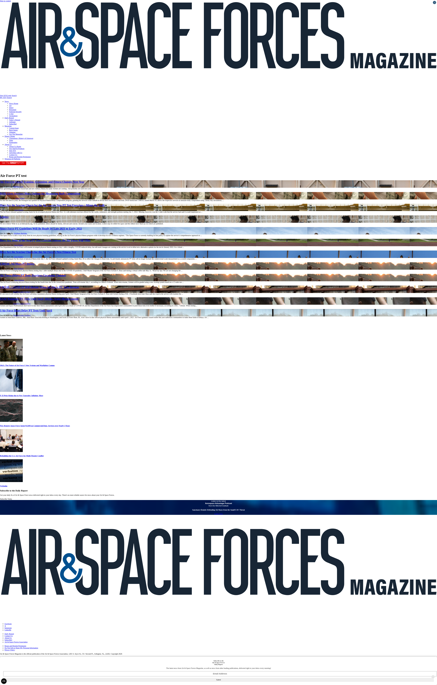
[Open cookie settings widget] (4, 681)
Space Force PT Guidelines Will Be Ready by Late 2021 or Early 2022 (41, 228)
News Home (13, 103)
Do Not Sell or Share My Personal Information (21, 648)
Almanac (12, 132)
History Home (10, 136)
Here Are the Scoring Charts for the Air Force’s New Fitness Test (38, 252)
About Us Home (15, 147)
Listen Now (218, 514)
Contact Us (13, 155)
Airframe (12, 122)
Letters (4, 216)
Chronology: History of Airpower (21, 138)
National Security (15, 112)
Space (11, 108)
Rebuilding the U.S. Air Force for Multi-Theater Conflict (22, 456)
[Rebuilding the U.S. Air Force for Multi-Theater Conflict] (11, 451)
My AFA (3, 98)
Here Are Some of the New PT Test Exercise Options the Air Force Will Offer (45, 240)
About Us (8, 144)
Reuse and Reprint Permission (20, 157)
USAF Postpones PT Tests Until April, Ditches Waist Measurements (39, 298)
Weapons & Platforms (12, 159)
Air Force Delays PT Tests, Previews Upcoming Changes (33, 275)
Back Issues (13, 130)
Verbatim (3, 486)
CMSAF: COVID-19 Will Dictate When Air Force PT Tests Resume (39, 287)
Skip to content (5, 1)
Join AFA (3, 96)
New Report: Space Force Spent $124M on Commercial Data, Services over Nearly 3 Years (35, 426)
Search (14, 96)
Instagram (8, 628)
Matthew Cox (18, 187)
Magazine (8, 126)
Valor (11, 140)
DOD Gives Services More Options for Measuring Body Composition (40, 193)
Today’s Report (14, 120)
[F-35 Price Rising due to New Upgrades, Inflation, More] (11, 391)
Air (10, 106)
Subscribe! (13, 124)
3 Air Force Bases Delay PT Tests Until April (26, 310)
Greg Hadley (20, 198)
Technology (13, 116)
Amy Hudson (19, 269)
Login (9, 96)
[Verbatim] (11, 481)
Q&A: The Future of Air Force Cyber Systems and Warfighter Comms (27, 365)
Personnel (12, 110)
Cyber (11, 114)
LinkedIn (8, 630)
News (7, 101)
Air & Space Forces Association (16, 642)
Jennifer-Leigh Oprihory (21, 292)
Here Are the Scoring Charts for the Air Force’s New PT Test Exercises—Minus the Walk (52, 205)
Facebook (8, 624)
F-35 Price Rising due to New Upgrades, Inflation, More (21, 396)
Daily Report (9, 118)
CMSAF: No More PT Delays (17, 263)
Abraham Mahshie (20, 233)
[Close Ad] (433, 677)
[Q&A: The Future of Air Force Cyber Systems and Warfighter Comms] (11, 361)
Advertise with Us (15, 153)
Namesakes (13, 142)
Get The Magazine (16, 134)
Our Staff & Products (16, 149)
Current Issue (14, 128)
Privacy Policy (10, 650)
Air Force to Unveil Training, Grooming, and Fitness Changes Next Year (42, 181)
